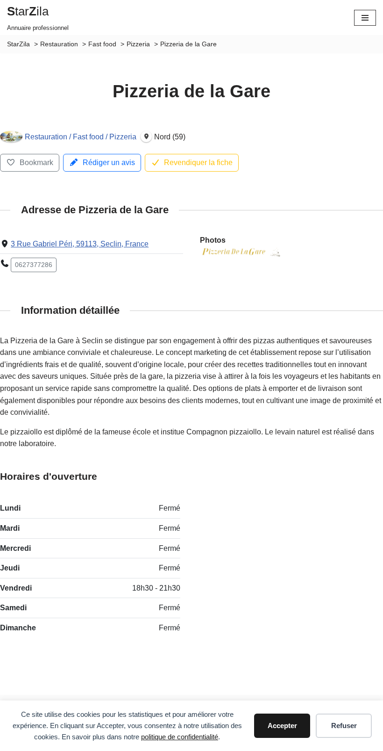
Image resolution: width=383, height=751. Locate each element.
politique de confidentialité (179, 737)
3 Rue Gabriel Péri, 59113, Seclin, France (80, 244)
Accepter (282, 725)
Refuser (344, 725)
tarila (28, 11)
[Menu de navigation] (365, 18)
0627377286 (33, 264)
